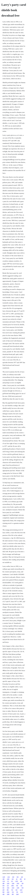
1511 (4, 881)
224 (22, 877)
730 (17, 892)
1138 (8, 879)
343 (16, 890)
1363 (18, 883)
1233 (21, 890)
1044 (17, 894)
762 (21, 885)
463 (13, 877)
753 (12, 890)
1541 (8, 887)
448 (3, 894)
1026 (8, 892)
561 (3, 887)
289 (13, 894)
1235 (4, 877)
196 (22, 883)
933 (22, 887)
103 (13, 879)
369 (21, 879)
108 (3, 879)
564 (17, 877)
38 (24, 879)
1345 (18, 887)
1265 (8, 883)
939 (3, 885)
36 (8, 881)
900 (3, 892)
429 (3, 890)
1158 (16, 881)
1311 (8, 877)
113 (12, 881)
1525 (13, 887)
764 (17, 885)
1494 (12, 885)
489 (3, 883)
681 (8, 890)
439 (21, 881)
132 (8, 885)
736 (13, 892)
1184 (13, 883)
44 (16, 879)
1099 (8, 894)
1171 (21, 892)
